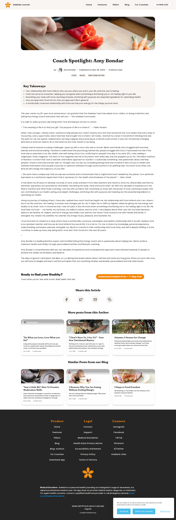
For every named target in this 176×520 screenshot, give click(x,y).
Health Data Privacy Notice (88, 443)
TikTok (118, 438)
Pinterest (119, 443)
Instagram (119, 427)
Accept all (124, 511)
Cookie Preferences (88, 513)
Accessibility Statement (88, 449)
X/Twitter (119, 449)
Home (89, 4)
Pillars (116, 4)
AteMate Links (118, 454)
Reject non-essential (144, 511)
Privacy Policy (88, 454)
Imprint (88, 509)
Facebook (119, 432)
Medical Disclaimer (88, 438)
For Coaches (141, 4)
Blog (127, 4)
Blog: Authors (57, 449)
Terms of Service (88, 460)
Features (102, 4)
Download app (57, 460)
